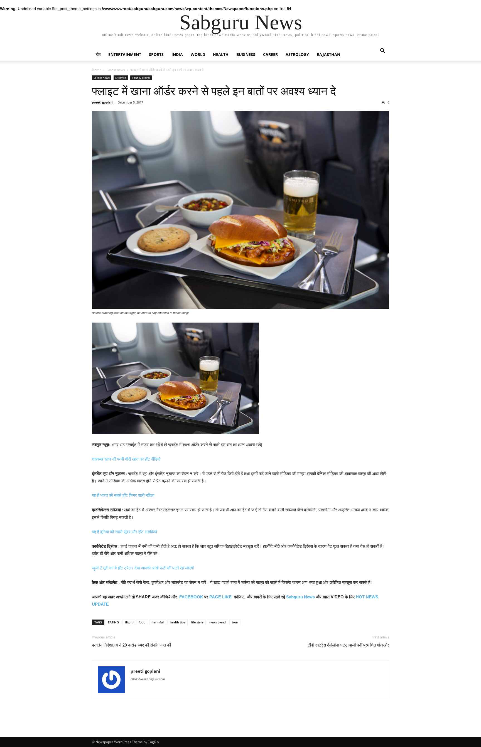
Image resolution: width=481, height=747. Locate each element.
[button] (382, 51)
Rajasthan (328, 54)
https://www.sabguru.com (148, 679)
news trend (217, 622)
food (142, 622)
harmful (158, 622)
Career (270, 54)
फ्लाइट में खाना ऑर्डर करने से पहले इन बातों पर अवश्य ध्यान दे (214, 91)
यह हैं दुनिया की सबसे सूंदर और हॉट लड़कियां (124, 531)
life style (197, 622)
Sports (156, 54)
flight (128, 622)
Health (221, 54)
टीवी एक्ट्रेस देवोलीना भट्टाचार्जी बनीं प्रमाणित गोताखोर (348, 645)
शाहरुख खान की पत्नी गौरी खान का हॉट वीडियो (126, 459)
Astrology (297, 54)
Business (245, 54)
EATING (113, 622)
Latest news (116, 69)
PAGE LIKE (220, 596)
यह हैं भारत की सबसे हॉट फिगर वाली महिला (123, 495)
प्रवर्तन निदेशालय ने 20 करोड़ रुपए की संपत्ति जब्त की (131, 645)
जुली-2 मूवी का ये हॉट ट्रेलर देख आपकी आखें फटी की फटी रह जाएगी (143, 568)
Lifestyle (120, 78)
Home (96, 69)
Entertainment (124, 54)
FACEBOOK (191, 596)
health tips (177, 622)
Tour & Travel (141, 78)
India (177, 54)
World (198, 54)
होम (98, 54)
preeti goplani (102, 102)
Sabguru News (300, 596)
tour (235, 622)
